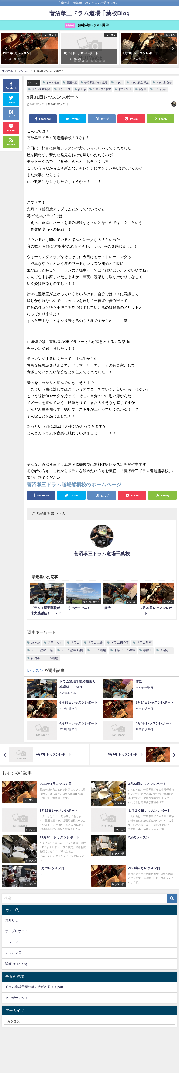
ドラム (119, 82)
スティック (160, 89)
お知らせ (11, 920)
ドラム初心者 (164, 82)
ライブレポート (16, 931)
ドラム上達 (64, 89)
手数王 (142, 89)
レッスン (33, 82)
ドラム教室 (52, 82)
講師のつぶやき (16, 964)
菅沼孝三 (72, 82)
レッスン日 (13, 953)
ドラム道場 (124, 89)
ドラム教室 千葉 (139, 82)
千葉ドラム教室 (102, 89)
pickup (82, 89)
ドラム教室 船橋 (41, 89)
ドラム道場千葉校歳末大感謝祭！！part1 (35, 987)
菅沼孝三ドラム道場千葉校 (102, 553)
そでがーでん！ (16, 998)
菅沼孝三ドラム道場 (95, 82)
